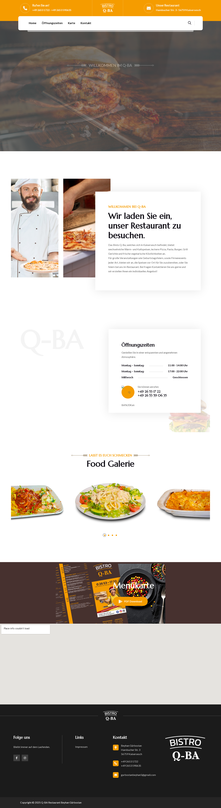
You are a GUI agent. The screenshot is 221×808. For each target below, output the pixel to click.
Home (32, 23)
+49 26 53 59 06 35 (152, 395)
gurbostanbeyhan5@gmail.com (138, 774)
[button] (6, 87)
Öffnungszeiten (52, 23)
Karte (71, 23)
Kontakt (86, 23)
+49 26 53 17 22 (149, 392)
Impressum (81, 746)
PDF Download (133, 601)
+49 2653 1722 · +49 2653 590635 (51, 9)
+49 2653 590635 (131, 765)
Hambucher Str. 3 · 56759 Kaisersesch (178, 9)
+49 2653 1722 (129, 761)
